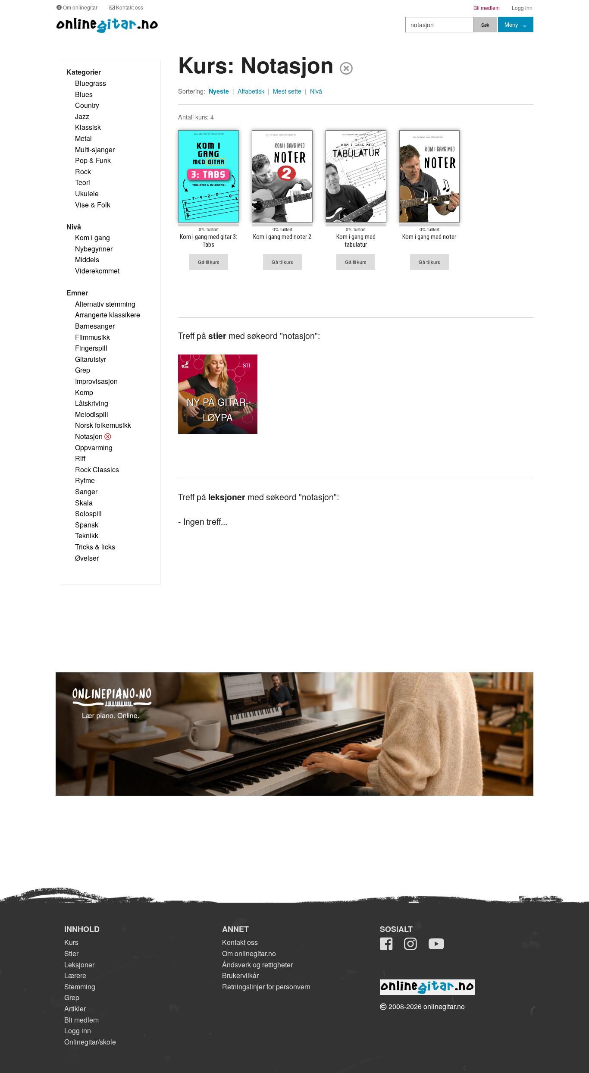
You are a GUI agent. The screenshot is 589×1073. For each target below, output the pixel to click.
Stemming (79, 986)
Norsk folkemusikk (103, 425)
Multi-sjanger (95, 149)
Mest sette (287, 91)
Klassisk (88, 127)
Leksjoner (79, 964)
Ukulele (87, 193)
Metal (83, 138)
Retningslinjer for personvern (266, 986)
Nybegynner (94, 249)
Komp (84, 392)
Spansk (86, 525)
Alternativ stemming (105, 304)
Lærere (75, 975)
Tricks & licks (95, 547)
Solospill (88, 513)
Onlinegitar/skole (90, 1042)
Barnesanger (95, 326)
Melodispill (91, 414)
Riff (80, 458)
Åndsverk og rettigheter (257, 964)
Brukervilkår (240, 975)
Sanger (86, 491)
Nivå (316, 91)
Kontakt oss (240, 942)
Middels (87, 259)
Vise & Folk (92, 205)
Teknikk (86, 535)
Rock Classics (97, 469)
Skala (84, 503)
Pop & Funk (93, 160)
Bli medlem (81, 1020)
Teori (82, 182)
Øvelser (87, 558)
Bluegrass (90, 83)
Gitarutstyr (90, 359)
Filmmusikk (92, 337)
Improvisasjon (96, 381)
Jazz (82, 116)
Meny (511, 24)
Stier (71, 953)
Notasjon (89, 436)
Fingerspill (91, 348)
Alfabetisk (251, 91)
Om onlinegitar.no (249, 953)
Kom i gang (92, 237)
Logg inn (77, 1030)
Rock (83, 171)
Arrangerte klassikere (107, 315)
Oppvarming (94, 447)
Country (87, 105)
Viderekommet (97, 271)
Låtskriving (91, 403)
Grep (82, 370)
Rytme (85, 480)
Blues (84, 94)
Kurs (71, 942)
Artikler (75, 1008)
